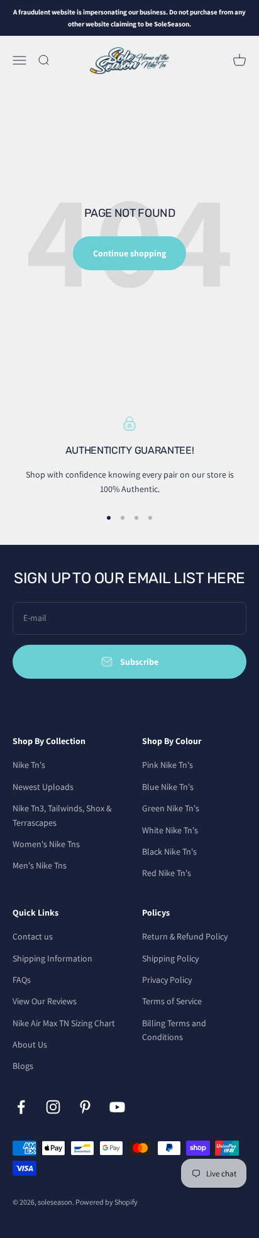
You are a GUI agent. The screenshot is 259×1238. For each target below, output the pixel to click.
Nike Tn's (29, 764)
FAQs (22, 979)
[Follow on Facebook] (21, 1106)
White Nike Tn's (170, 830)
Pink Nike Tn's (167, 764)
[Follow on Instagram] (53, 1106)
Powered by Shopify (106, 1202)
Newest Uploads (43, 786)
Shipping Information (52, 958)
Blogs (23, 1065)
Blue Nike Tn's (168, 786)
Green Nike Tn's (170, 808)
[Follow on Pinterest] (85, 1106)
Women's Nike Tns (46, 844)
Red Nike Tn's (166, 873)
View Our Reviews (45, 1001)
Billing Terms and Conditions (174, 1030)
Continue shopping (129, 253)
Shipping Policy (170, 958)
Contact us (33, 936)
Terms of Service (172, 1001)
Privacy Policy (167, 979)
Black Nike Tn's (169, 851)
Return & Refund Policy (185, 936)
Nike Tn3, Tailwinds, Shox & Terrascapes (62, 815)
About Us (30, 1044)
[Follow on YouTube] (117, 1106)
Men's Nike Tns (40, 865)
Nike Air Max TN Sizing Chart (64, 1023)
